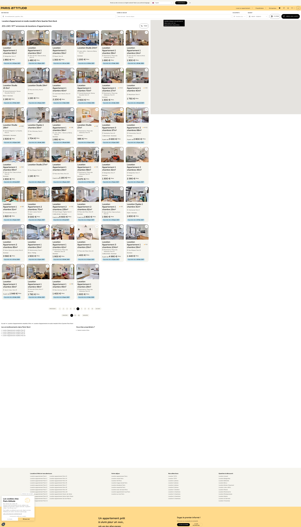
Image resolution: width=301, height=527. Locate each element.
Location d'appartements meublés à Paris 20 (14, 335)
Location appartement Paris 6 (38, 487)
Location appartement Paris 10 (39, 496)
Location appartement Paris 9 (38, 494)
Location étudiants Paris (118, 485)
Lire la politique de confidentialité (12, 514)
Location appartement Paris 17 (58, 485)
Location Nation (223, 496)
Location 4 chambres (174, 496)
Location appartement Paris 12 (39, 501)
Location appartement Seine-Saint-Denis (61, 496)
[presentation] (244, 8)
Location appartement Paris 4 (38, 483)
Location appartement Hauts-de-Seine (61, 494)
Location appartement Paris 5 (38, 485)
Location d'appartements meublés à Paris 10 (14, 330)
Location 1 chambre (173, 489)
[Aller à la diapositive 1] (12, 43)
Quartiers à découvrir (226, 473)
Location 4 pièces (173, 485)
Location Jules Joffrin (225, 487)
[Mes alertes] (284, 8)
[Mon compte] (298, 8)
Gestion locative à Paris (83, 330)
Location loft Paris (116, 481)
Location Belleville (224, 481)
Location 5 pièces (173, 487)
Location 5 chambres (174, 498)
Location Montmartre (225, 492)
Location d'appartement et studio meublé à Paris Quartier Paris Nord (53, 323)
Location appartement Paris (119, 476)
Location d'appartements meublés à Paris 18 (14, 332)
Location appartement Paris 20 (58, 492)
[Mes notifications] (288, 8)
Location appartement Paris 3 (38, 481)
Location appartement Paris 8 (38, 492)
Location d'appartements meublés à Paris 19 (14, 333)
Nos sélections (173, 473)
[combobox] (60, 16)
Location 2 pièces (173, 481)
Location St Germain (224, 498)
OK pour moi (26, 519)
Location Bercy (223, 483)
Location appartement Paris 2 (38, 478)
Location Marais (223, 489)
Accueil (3, 323)
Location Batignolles (224, 478)
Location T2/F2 (172, 476)
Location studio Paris (117, 478)
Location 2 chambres (174, 492)
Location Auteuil (223, 476)
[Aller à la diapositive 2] (14, 43)
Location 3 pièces (173, 483)
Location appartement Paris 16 (58, 483)
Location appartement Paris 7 (38, 489)
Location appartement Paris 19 (58, 489)
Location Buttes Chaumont (226, 485)
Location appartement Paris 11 (38, 498)
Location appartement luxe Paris (120, 492)
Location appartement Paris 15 (58, 481)
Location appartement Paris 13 (58, 476)
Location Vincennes (224, 501)
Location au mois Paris (117, 494)
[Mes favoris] (279, 8)
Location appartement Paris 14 (58, 478)
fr (292, 8)
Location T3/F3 (172, 478)
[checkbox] (22, 32)
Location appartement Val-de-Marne (60, 498)
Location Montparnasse (225, 494)
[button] (3, 524)
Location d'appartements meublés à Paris (20, 323)
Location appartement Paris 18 (58, 487)
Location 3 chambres (174, 494)
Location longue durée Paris (119, 483)
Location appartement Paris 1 (38, 476)
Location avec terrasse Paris (119, 489)
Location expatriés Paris (118, 487)
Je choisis (9, 519)
